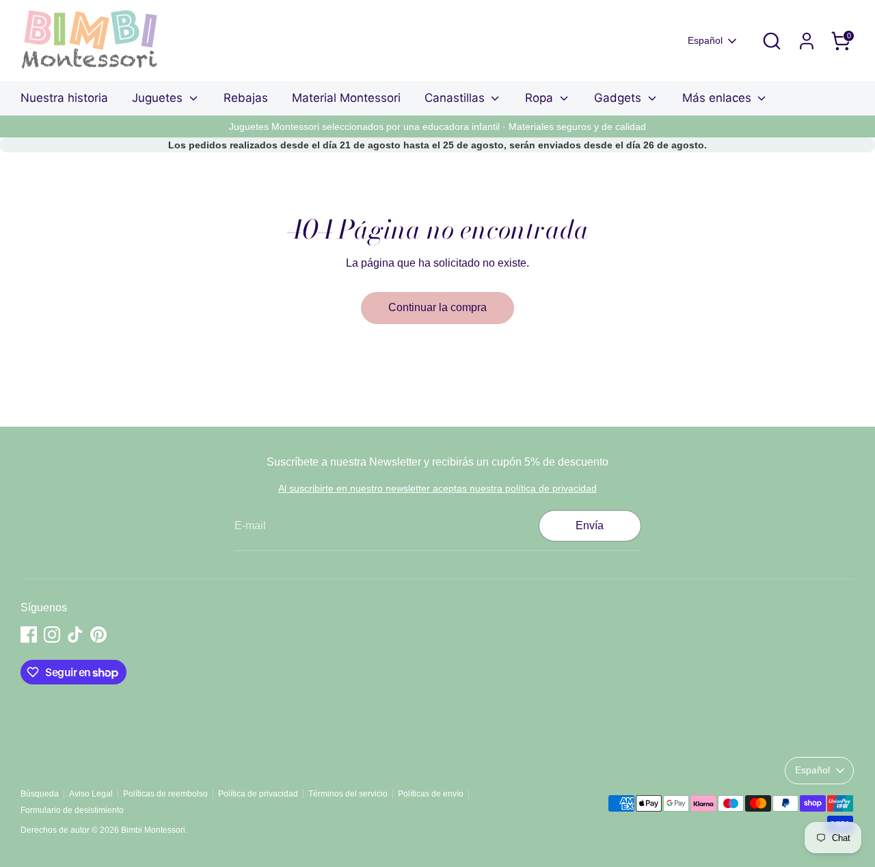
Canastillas (456, 98)
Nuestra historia (64, 98)
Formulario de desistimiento (72, 810)
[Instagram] (52, 634)
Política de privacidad (258, 794)
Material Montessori (346, 98)
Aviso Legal (91, 794)
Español (705, 40)
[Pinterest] (98, 634)
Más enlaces (718, 98)
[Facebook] (29, 634)
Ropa (540, 98)
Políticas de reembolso (165, 794)
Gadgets (619, 98)
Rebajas (246, 98)
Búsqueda (40, 794)
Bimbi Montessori (153, 830)
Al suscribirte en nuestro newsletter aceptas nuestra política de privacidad (437, 488)
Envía (590, 525)
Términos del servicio (348, 794)
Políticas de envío (430, 794)
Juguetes (159, 98)
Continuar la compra (437, 307)
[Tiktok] (75, 634)
